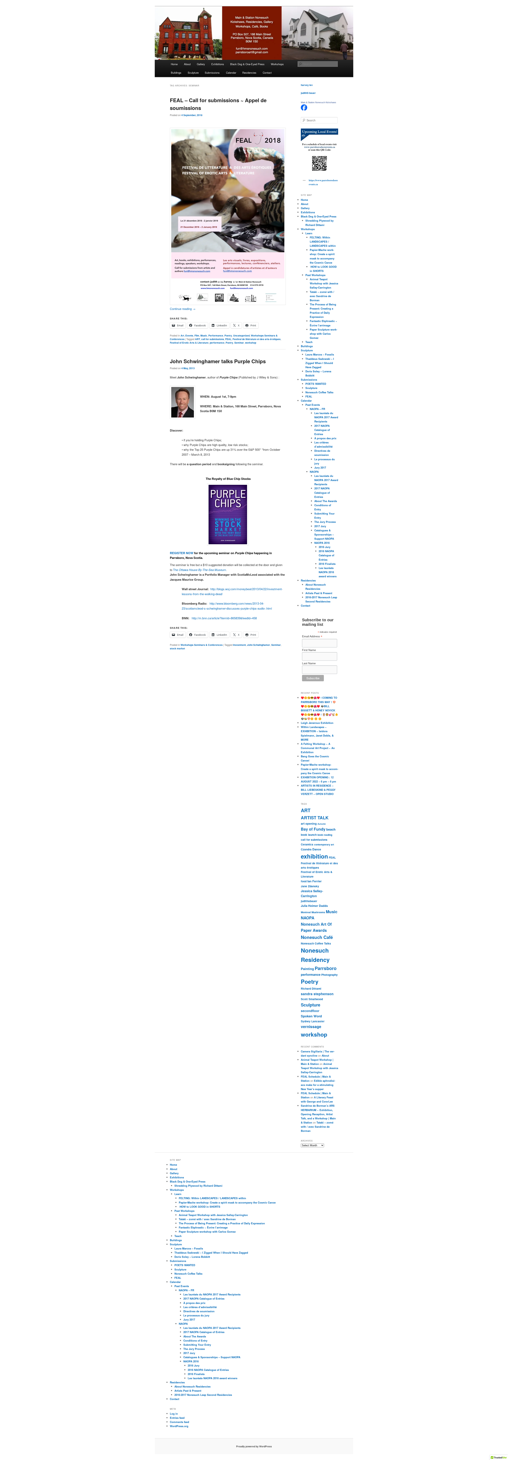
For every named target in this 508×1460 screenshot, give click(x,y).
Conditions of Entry (195, 1340)
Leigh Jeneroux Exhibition (317, 723)
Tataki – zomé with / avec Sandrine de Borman (322, 296)
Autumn (322, 823)
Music (203, 335)
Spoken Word (311, 1016)
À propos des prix (325, 438)
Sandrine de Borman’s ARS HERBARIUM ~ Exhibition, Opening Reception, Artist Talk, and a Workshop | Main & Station (318, 1114)
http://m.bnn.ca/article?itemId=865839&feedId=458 (224, 618)
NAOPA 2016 (322, 543)
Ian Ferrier (314, 881)
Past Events (312, 405)
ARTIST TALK (315, 818)
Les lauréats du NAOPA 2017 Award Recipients (326, 417)
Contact (267, 72)
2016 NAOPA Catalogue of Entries (326, 555)
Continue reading (182, 309)
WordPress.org (179, 1426)
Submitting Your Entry (197, 1345)
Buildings (176, 72)
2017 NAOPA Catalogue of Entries (322, 430)
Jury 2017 (320, 467)
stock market (177, 648)
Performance (215, 335)
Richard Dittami (311, 988)
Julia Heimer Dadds (314, 906)
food (304, 881)
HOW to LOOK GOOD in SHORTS (199, 1206)
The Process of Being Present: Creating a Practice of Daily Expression (222, 1223)
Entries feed (177, 1418)
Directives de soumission (199, 1311)
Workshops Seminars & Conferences (202, 645)
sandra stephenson (317, 993)
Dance (316, 849)
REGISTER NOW (181, 553)
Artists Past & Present (318, 593)
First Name (309, 650)
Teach (309, 342)
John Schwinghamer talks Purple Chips (218, 361)
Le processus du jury (196, 1315)
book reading (325, 835)
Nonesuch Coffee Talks (319, 392)
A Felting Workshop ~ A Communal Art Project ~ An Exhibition (318, 748)
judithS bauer (308, 93)
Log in (174, 1413)
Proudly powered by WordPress (254, 1446)
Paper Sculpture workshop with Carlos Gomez (323, 334)
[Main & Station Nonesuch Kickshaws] (304, 110)
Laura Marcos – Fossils (319, 354)
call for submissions (212, 339)
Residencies (249, 72)
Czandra (306, 849)
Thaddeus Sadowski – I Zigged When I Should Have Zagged (319, 363)
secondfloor (310, 1010)
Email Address (312, 636)
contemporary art (324, 844)
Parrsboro (326, 968)
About (187, 64)
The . (200, 570)
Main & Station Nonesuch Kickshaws (318, 102)
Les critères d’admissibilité (200, 1307)
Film (196, 335)
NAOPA (314, 472)
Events (189, 335)
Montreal (306, 912)
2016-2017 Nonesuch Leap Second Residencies (203, 1395)
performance (217, 342)
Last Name (309, 663)
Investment (239, 645)
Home (174, 64)
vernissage (311, 1026)
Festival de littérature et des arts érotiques (257, 339)
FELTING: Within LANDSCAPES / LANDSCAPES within (323, 241)
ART (197, 339)
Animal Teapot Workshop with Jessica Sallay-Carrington (324, 283)
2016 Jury (324, 547)
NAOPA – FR (317, 409)
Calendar (231, 72)
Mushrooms (318, 912)
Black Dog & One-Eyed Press (247, 64)
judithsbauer (309, 901)
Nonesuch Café (317, 937)
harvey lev (307, 85)
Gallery (201, 64)
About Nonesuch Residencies (192, 1386)
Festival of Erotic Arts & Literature (189, 342)
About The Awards (325, 501)
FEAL (228, 339)
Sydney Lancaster (312, 1021)
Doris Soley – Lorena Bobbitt (192, 1257)
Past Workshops (315, 275)
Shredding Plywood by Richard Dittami (198, 1185)
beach (331, 829)
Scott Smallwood (312, 999)
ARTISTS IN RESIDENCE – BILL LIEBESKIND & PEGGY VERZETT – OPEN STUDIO (318, 790)
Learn (308, 233)
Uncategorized (241, 335)
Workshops (277, 64)
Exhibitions (217, 64)
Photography (329, 975)
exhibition (314, 856)
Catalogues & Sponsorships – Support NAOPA (324, 534)
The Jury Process (325, 522)
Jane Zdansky (310, 886)
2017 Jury (320, 526)
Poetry (228, 335)
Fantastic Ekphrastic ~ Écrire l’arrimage (203, 1227)
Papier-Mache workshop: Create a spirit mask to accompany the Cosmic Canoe (319, 769)
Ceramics (307, 844)
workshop (250, 342)
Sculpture (193, 72)
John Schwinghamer (258, 645)
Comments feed (179, 1422)
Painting (307, 968)
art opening (309, 823)
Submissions (212, 72)
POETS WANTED (315, 384)
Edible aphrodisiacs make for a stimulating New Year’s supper (318, 1085)
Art (182, 335)
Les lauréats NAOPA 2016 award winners (328, 572)
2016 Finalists (327, 564)
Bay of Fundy (313, 829)
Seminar (239, 342)
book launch (309, 835)
